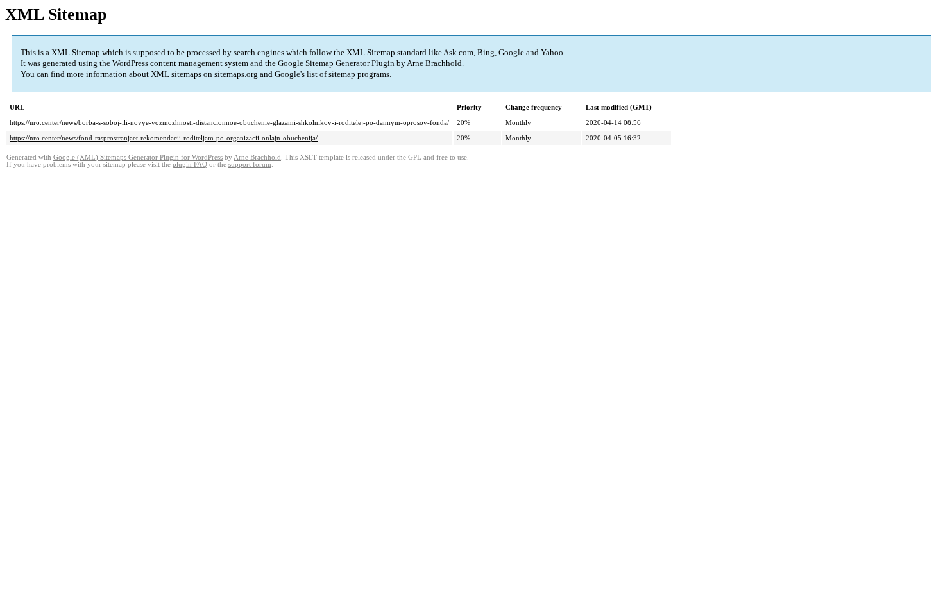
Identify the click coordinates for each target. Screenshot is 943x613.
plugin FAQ (190, 164)
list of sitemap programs (348, 74)
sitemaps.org (236, 74)
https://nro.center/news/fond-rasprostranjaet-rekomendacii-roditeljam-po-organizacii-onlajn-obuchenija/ (164, 138)
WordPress (130, 63)
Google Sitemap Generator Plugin (336, 63)
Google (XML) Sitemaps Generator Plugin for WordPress (138, 157)
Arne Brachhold (434, 63)
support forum (249, 164)
